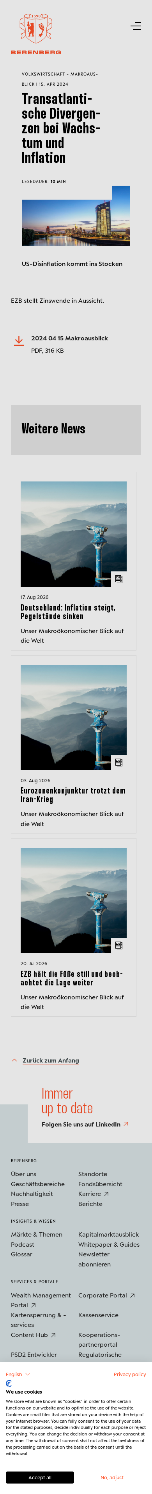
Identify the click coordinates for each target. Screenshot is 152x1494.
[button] (18, 1374)
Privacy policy (130, 1374)
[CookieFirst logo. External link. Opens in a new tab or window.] (9, 1383)
